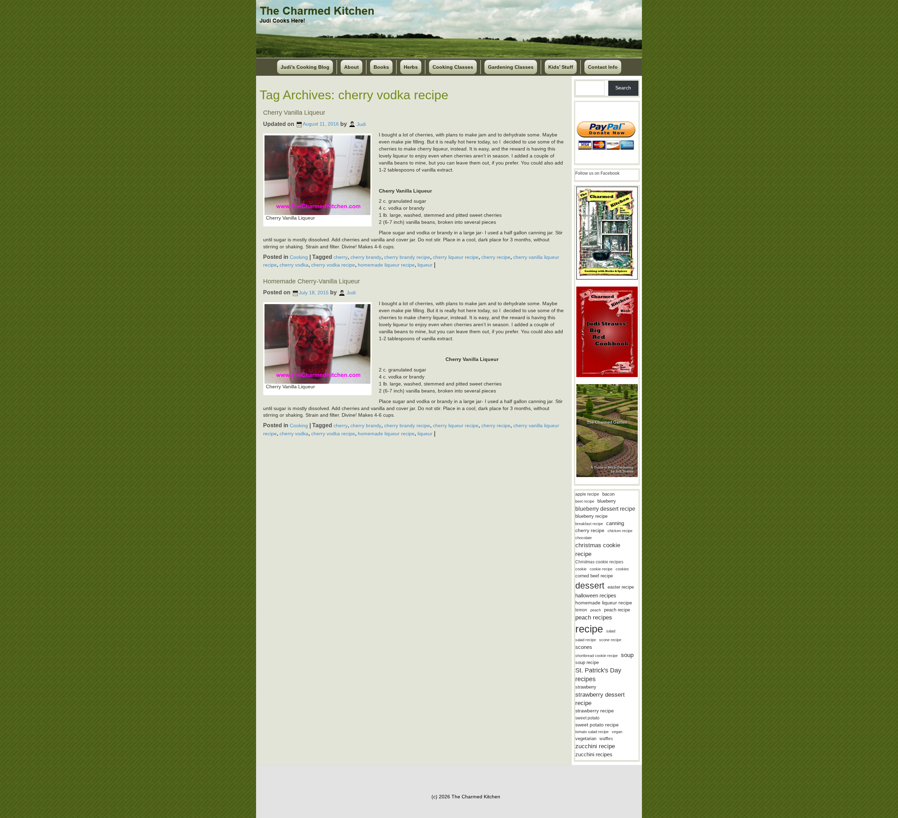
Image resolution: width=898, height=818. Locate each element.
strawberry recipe (594, 710)
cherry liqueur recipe (455, 257)
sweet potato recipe (597, 725)
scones (583, 647)
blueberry (606, 501)
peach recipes (593, 617)
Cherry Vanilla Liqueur (294, 112)
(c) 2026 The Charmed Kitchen (465, 796)
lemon (581, 610)
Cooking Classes (453, 67)
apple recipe (587, 494)
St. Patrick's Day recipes (598, 675)
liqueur (425, 265)
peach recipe (617, 609)
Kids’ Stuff (560, 67)
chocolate (583, 538)
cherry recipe (495, 257)
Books (381, 67)
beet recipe (584, 501)
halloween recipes (595, 595)
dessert (589, 585)
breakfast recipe (589, 524)
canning (615, 523)
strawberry (585, 687)
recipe (589, 629)
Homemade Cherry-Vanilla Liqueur (311, 281)
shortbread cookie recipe (596, 655)
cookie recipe (601, 569)
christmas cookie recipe (597, 549)
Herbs (411, 67)
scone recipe (610, 640)
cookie (581, 569)
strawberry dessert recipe (600, 698)
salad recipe (585, 640)
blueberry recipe (591, 516)
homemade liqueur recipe (386, 265)
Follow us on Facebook (597, 173)
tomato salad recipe (592, 732)
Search (623, 87)
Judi (361, 124)
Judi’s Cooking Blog (305, 67)
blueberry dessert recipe (605, 508)
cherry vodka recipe (333, 265)
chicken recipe (620, 531)
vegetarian (585, 738)
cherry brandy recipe (407, 257)
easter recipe (621, 587)
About (351, 67)
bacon (608, 494)
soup (627, 655)
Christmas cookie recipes (599, 561)
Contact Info (603, 67)
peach (595, 610)
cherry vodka (294, 265)
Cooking (299, 257)
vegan (617, 732)
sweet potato (587, 718)
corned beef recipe (594, 576)
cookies (622, 569)
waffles (606, 738)
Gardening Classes (511, 67)
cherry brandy (365, 257)
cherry (341, 257)
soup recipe (587, 662)
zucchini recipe (595, 746)
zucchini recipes (593, 754)
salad (610, 631)
